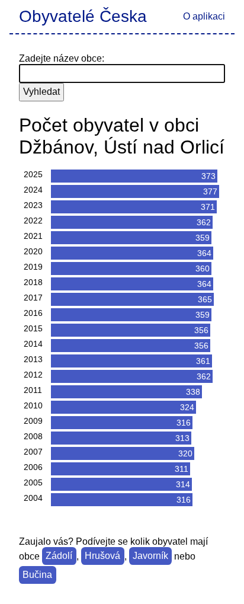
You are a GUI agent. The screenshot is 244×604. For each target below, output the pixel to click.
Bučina (37, 575)
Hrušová (102, 556)
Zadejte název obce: (61, 58)
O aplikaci (204, 16)
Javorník (150, 556)
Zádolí (59, 556)
